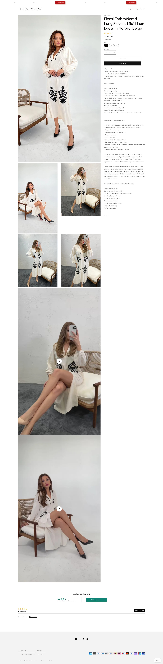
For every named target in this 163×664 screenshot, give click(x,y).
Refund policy (41, 660)
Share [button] (107, 216)
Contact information (67, 660)
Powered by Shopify (31, 660)
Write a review (96, 600)
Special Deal (60, 2)
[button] (137, 9)
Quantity (106, 49)
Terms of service (57, 660)
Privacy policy (49, 660)
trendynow (24, 660)
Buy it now (122, 63)
